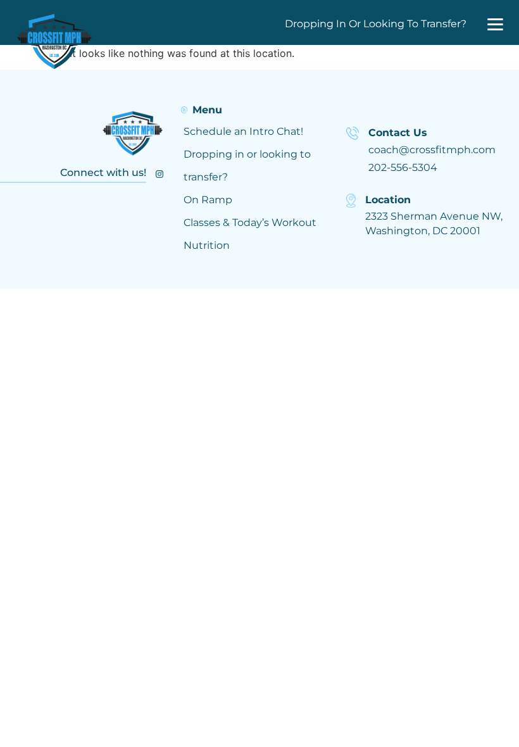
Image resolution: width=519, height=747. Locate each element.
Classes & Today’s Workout (250, 223)
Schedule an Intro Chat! (243, 131)
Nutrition (207, 245)
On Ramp (208, 200)
